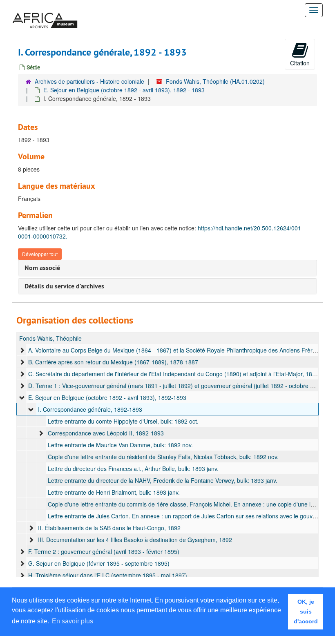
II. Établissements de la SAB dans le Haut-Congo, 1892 (109, 528)
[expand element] (22, 350)
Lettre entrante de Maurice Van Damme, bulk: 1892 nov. (120, 445)
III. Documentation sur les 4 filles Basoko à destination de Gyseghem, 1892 (135, 540)
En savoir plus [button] (72, 621)
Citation (300, 63)
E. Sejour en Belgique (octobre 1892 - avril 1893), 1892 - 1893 (124, 90)
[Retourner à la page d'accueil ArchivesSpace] (45, 10)
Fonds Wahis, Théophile (50, 338)
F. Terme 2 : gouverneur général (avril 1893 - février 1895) (103, 551)
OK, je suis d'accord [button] (306, 611)
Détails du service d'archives (64, 286)
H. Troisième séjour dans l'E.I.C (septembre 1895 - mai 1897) (107, 575)
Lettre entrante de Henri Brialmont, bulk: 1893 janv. (114, 492)
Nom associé (42, 267)
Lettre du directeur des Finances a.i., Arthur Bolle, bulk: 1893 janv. (133, 468)
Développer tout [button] (40, 253)
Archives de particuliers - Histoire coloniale (89, 81)
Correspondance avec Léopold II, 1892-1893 (106, 433)
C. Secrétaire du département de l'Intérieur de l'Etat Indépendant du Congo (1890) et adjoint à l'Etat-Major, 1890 (173, 374)
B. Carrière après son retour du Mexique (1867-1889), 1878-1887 (113, 362)
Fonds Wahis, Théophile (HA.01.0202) (215, 81)
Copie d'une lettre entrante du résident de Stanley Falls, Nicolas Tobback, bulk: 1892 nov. (163, 457)
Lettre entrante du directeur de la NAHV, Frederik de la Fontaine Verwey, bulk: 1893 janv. (162, 480)
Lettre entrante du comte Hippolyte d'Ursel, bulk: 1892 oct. (123, 421)
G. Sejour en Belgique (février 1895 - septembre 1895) (99, 563)
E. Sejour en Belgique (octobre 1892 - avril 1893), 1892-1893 (107, 397)
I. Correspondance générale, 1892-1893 (90, 409)
